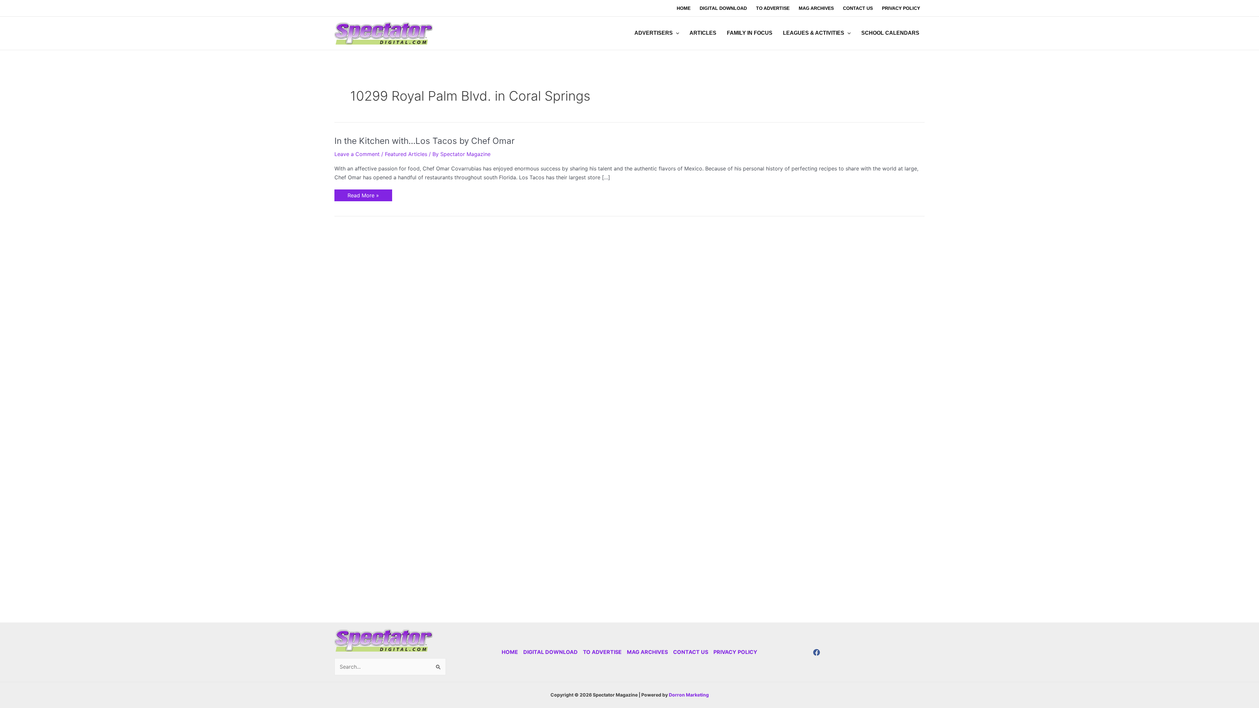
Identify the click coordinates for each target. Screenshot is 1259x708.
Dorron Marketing (689, 695)
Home (510, 652)
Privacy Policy (735, 652)
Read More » (363, 194)
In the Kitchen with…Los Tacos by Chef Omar (424, 141)
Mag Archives (647, 652)
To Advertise (602, 652)
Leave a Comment (357, 154)
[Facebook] (816, 652)
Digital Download (550, 652)
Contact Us (690, 652)
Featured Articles (406, 154)
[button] (676, 33)
